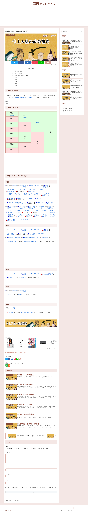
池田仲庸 (43, 210)
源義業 (9, 294)
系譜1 (16, 77)
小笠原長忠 (41, 189)
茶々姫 (18, 212)
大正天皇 (44, 215)
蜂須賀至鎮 (50, 208)
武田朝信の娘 (31, 191)
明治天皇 (36, 215)
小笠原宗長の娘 (12, 241)
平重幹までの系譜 (18, 73)
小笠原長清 (22, 189)
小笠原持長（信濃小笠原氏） (15, 202)
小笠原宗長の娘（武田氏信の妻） (31, 241)
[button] (82, 32)
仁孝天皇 (20, 215)
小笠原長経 (32, 189)
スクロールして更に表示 (50, 348)
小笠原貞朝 (50, 202)
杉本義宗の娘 (10, 191)
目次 (29, 68)
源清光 (46, 185)
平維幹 (25, 117)
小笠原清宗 (30, 202)
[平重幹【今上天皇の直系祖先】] (28, 62)
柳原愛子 (36, 216)
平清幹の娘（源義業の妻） (27, 312)
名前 (7, 467)
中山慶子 (28, 216)
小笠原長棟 (12, 206)
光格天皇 (11, 216)
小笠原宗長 (46, 194)
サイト (7, 480)
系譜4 (16, 83)
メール (7, 474)
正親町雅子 (19, 216)
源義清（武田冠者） (35, 185)
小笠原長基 (29, 198)
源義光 (24, 187)
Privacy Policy (28, 496)
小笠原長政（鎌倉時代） (14, 194)
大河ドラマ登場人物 (67, 111)
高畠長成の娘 (31, 208)
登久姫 (42, 208)
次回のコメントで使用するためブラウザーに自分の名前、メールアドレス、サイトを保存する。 (32, 487)
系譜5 (16, 85)
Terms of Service (36, 496)
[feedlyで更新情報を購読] (6, 365)
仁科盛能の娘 (21, 208)
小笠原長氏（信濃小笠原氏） (31, 194)
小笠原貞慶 (32, 206)
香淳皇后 (52, 216)
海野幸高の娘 (49, 203)
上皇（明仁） (12, 219)
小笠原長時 (22, 206)
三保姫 (10, 210)
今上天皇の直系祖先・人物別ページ (22, 352)
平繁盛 (12, 115)
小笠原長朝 (40, 202)
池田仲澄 (26, 210)
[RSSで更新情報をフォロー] (9, 365)
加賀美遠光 (11, 189)
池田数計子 (52, 210)
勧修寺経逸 (52, 212)
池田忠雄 (9, 212)
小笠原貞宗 (10, 198)
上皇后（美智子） (11, 220)
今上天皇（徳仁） (24, 219)
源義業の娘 (45, 187)
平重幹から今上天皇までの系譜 (21, 75)
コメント (8, 453)
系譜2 (16, 79)
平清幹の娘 (23, 185)
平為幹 (37, 122)
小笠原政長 (20, 198)
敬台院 (51, 206)
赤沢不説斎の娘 (19, 203)
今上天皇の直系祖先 (10, 352)
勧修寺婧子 (10, 215)
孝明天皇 (28, 215)
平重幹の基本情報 (18, 71)
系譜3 (16, 81)
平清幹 (15, 185)
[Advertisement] (44, 17)
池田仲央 (35, 210)
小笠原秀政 (41, 206)
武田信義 (10, 277)
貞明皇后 (44, 216)
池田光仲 (17, 210)
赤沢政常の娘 (45, 195)
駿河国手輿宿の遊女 (47, 274)
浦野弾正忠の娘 (11, 208)
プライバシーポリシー (78, 507)
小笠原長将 (38, 198)
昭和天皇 (52, 215)
